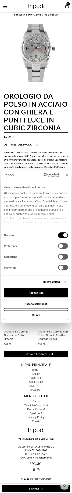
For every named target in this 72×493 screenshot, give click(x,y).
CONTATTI (36, 385)
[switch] (63, 246)
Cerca (36, 401)
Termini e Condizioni (36, 405)
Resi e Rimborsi (36, 409)
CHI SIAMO (36, 381)
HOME (36, 370)
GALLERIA (36, 389)
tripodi (33, 478)
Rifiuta (36, 315)
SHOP (36, 373)
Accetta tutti (36, 292)
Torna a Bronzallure (39, 354)
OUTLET (36, 377)
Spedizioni (36, 413)
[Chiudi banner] (67, 175)
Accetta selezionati (36, 303)
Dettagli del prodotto (21, 144)
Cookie (36, 421)
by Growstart (44, 478)
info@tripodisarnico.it (40, 457)
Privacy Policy (36, 417)
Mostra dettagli (52, 281)
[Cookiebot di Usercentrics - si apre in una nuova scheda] (44, 175)
